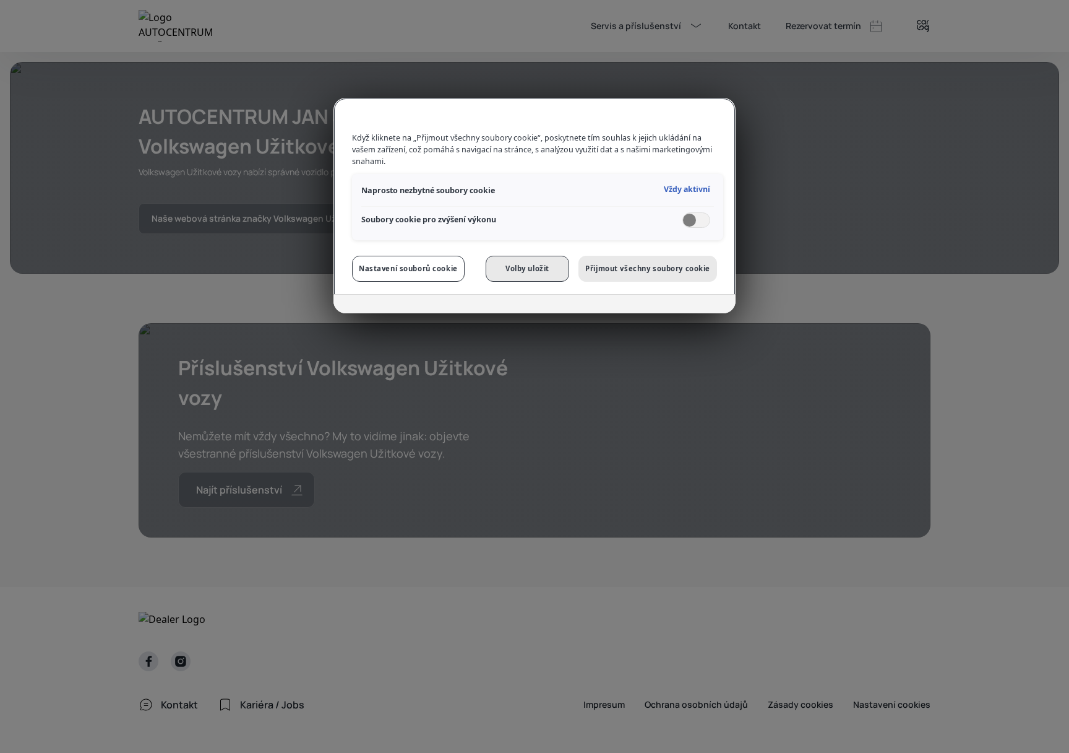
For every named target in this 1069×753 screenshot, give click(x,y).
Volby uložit (527, 268)
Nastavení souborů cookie (408, 268)
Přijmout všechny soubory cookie (647, 268)
